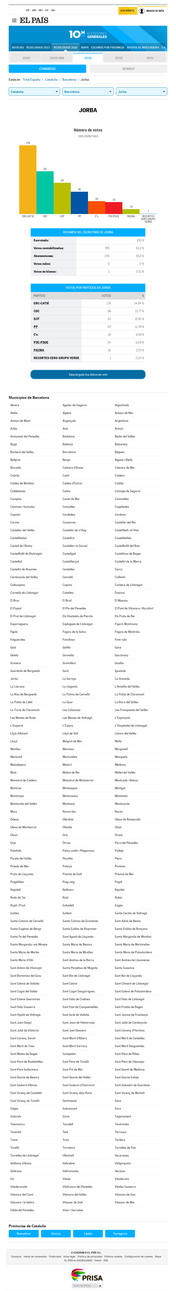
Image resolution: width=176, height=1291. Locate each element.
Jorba (14, 678)
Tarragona (120, 1233)
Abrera (14, 405)
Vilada (67, 1179)
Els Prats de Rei (125, 616)
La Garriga (69, 678)
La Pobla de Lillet (21, 702)
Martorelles (70, 757)
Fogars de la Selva (74, 632)
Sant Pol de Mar (73, 1069)
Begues (119, 452)
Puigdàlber (17, 882)
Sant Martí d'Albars (75, 1038)
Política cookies (113, 1256)
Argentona (121, 421)
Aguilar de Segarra (75, 405)
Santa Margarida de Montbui (133, 936)
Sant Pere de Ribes (127, 1054)
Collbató (120, 577)
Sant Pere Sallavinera (24, 1069)
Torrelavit (69, 1147)
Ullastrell (68, 1155)
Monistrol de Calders (23, 780)
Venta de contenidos (35, 1256)
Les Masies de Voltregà (77, 718)
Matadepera (18, 764)
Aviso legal (69, 1256)
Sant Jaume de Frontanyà (131, 1015)
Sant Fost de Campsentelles (80, 1007)
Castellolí (16, 561)
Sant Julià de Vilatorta (24, 1030)
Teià (65, 1132)
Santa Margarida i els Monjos (28, 944)
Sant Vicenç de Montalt (130, 1093)
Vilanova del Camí (21, 1194)
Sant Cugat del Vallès (23, 991)
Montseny (69, 803)
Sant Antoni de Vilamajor (26, 968)
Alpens (67, 413)
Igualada (120, 671)
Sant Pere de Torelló (76, 1061)
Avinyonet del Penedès (24, 436)
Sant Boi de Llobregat (76, 975)
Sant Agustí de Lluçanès (78, 936)
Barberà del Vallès (22, 452)
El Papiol (15, 608)
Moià (13, 772)
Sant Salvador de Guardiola (132, 1085)
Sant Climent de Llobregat (131, 983)
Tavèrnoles (122, 1124)
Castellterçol (71, 561)
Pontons (120, 866)
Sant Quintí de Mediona (130, 1069)
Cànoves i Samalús (22, 506)
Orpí (13, 843)
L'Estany (68, 725)
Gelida (14, 655)
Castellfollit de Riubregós (26, 553)
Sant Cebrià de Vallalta (24, 983)
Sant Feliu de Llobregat (129, 999)
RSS (106, 1260)
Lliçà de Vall (70, 733)
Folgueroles (17, 639)
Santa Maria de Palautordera (133, 952)
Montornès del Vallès (23, 803)
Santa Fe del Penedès (24, 936)
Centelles (68, 569)
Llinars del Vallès (125, 733)
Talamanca (17, 1124)
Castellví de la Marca (128, 561)
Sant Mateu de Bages (24, 1054)
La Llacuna (17, 686)
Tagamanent (123, 1116)
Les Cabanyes (71, 710)
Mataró (67, 764)
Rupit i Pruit (17, 905)
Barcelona (69, 452)
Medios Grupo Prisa (87, 1285)
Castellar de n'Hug (74, 530)
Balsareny (121, 444)
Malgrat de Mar (72, 741)
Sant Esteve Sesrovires (25, 999)
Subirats (15, 1116)
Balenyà (68, 444)
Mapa (85, 47)
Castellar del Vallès (22, 530)
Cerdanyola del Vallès (24, 577)
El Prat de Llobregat (23, 616)
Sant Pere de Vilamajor (130, 1061)
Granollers (69, 663)
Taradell (68, 1124)
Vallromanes (71, 1171)
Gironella (68, 655)
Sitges (14, 1108)
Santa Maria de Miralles (78, 952)
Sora (118, 1108)
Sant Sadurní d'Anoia (23, 1085)
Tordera (120, 1140)
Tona (66, 1140)
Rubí (65, 897)
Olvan (14, 835)
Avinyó (119, 428)
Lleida (88, 1233)
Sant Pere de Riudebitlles (26, 1061)
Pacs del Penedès (126, 843)
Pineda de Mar (19, 866)
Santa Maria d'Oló (21, 960)
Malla (118, 741)
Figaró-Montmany (126, 624)
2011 (150, 58)
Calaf (66, 475)
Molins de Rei (71, 772)
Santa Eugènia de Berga (25, 929)
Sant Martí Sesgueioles (129, 1046)
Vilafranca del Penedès (77, 1186)
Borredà (15, 467)
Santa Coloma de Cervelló (27, 921)
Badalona (69, 436)
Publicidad (55, 1256)
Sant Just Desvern (74, 1030)
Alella (13, 413)
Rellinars (68, 889)
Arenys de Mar (124, 413)
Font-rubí (120, 639)
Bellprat (15, 460)
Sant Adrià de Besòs (128, 921)
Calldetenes (17, 491)
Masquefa (121, 757)
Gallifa (67, 647)
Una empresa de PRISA (86, 1274)
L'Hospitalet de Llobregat (131, 725)
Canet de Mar (71, 499)
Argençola (69, 421)
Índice (97, 1260)
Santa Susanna (124, 968)
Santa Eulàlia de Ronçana (131, 929)
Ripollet (119, 889)
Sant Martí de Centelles (130, 1038)
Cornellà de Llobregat (24, 592)
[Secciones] (14, 20)
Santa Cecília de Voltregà (131, 913)
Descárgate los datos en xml (88, 374)
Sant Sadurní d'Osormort (79, 1085)
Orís (65, 835)
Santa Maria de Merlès (24, 952)
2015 (119, 58)
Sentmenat (70, 1100)
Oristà (119, 835)
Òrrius (67, 843)
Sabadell (68, 905)
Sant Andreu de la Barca (78, 960)
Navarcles (69, 811)
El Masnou (121, 600)
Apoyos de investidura (143, 47)
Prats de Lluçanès (21, 874)
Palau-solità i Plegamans (78, 850)
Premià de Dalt (72, 874)
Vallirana (16, 1171)
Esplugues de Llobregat (78, 624)
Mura (13, 811)
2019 (26, 58)
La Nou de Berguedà (23, 694)
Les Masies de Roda (23, 718)
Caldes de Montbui (22, 483)
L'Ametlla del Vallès (127, 686)
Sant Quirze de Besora (24, 1077)
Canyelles (69, 506)
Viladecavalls (18, 1186)
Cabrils (14, 475)
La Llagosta (70, 686)
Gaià (13, 647)
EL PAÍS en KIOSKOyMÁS (78, 1260)
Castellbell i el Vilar (127, 530)
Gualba (119, 663)
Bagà (13, 444)
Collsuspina (17, 585)
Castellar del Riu (125, 522)
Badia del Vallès (125, 436)
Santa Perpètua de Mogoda (80, 968)
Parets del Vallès (21, 858)
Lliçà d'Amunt (19, 733)
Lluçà (13, 741)
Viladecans (122, 1179)
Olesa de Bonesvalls (127, 819)
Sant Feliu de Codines (76, 999)
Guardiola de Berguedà (25, 671)
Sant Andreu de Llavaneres (132, 960)
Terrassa (120, 1132)
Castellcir (69, 538)
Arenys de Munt (20, 421)
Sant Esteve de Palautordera (133, 991)
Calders (120, 475)
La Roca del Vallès (126, 702)
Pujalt (118, 882)
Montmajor (17, 796)
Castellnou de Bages (128, 553)
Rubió (118, 897)
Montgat (120, 788)
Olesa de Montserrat (23, 827)
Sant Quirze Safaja (127, 1077)
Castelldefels (123, 538)
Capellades (122, 506)
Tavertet (15, 1132)
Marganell (121, 749)
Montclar (16, 788)
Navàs (119, 811)
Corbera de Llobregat (128, 585)
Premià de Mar (124, 874)
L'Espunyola (122, 718)
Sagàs (119, 905)
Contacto (16, 1256)
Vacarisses (122, 1155)
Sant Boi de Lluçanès (128, 975)
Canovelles (122, 499)
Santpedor (69, 1054)
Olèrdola (68, 819)
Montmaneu (70, 796)
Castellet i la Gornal (75, 546)
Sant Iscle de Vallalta (76, 1015)
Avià (65, 428)
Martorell (16, 757)
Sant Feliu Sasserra (22, 1007)
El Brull (67, 600)
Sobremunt (70, 1108)
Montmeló (121, 796)
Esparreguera (19, 624)
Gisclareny (121, 655)
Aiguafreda (122, 405)
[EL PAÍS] (35, 20)
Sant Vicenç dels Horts (77, 1093)
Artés (13, 428)
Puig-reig (68, 882)
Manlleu (15, 749)
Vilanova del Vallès (74, 1194)
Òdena (14, 819)
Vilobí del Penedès (22, 1210)
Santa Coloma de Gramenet (80, 921)
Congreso (47, 69)
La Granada (122, 678)
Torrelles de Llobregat (24, 1155)
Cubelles (68, 592)
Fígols (14, 632)
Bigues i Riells (123, 460)
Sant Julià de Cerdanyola (131, 1022)
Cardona (120, 514)
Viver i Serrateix (73, 1210)
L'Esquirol (16, 725)
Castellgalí (69, 553)
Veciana (120, 1171)
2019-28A (57, 58)
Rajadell (15, 889)
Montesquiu (70, 788)
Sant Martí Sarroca (75, 1046)
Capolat (15, 514)
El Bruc (14, 600)
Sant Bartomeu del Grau (25, 975)
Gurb (66, 671)
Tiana (14, 1140)
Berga (66, 460)
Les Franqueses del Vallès (131, 710)
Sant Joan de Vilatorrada (79, 1022)
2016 (88, 58)
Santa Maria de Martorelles (132, 944)
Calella (119, 483)
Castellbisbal (18, 538)
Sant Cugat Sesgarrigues (79, 991)
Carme (14, 522)
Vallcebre (69, 1163)
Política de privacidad (90, 1256)
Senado (128, 69)
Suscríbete (127, 10)
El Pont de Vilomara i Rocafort (134, 608)
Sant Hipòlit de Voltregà (25, 1015)
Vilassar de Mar (125, 1202)
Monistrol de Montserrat (78, 780)
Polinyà (67, 866)
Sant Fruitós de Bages (129, 1007)
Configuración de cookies (139, 1256)
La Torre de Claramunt (24, 710)
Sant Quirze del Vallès (77, 1077)
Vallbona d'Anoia (20, 1163)
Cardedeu (69, 514)
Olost (118, 827)
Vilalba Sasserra (125, 1186)
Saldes (14, 913)
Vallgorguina (123, 1163)
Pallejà (119, 850)
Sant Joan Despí (20, 1022)
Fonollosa (69, 639)
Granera (15, 663)
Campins (16, 499)
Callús (66, 491)
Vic (12, 1179)
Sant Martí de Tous (22, 1046)
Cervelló (68, 577)
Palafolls (15, 850)
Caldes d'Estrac (72, 483)
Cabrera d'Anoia (73, 467)
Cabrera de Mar (125, 467)
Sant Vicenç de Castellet (26, 1093)
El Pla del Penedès (74, 608)
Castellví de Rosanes (23, 569)
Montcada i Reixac (126, 780)
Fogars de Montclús (127, 632)
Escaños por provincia (107, 47)
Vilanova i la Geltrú (22, 1202)
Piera (118, 858)
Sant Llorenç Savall (22, 1038)
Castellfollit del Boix (127, 546)
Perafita (68, 858)
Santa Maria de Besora (77, 944)
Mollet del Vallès (125, 772)
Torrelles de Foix (125, 1147)
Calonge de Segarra (127, 491)
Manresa (68, 749)
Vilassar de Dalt (73, 1202)
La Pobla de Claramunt (129, 694)
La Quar (68, 702)
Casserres (69, 522)
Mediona (120, 764)
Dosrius (120, 592)
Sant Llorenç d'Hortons (130, 1030)
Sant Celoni (70, 983)
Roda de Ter (18, 897)
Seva (118, 1100)
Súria (66, 1116)
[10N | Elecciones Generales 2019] (88, 34)
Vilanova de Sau (125, 1194)
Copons (67, 585)
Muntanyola (122, 803)
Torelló (14, 1147)
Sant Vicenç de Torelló (24, 1100)
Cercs (118, 569)
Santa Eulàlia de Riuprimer (80, 929)
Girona (55, 1233)
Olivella (67, 827)
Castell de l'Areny (21, 546)
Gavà (118, 647)
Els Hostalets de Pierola (78, 616)
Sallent (67, 913)
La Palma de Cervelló (76, 694)
